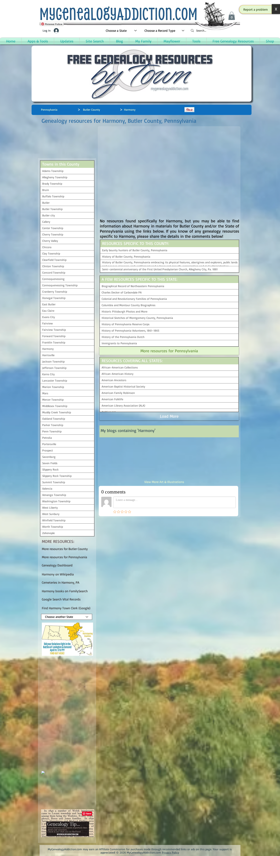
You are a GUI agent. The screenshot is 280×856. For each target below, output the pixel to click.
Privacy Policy (170, 852)
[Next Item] (231, 459)
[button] (255, 9)
